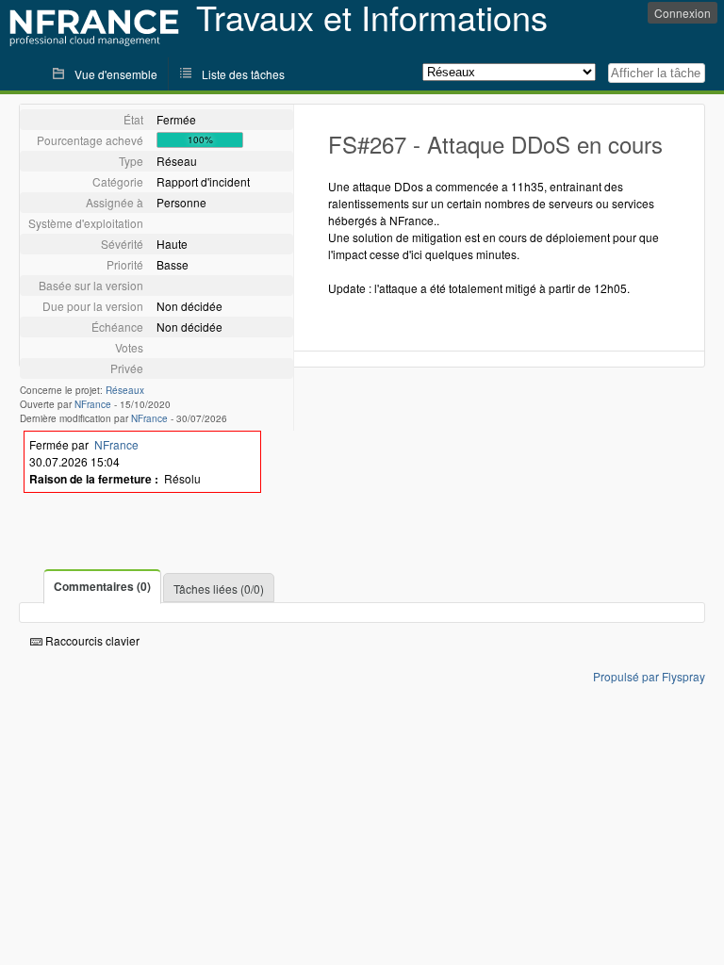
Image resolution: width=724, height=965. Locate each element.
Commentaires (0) (102, 586)
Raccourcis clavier (91, 640)
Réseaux (125, 390)
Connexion (682, 13)
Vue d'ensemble (115, 74)
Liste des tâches (243, 74)
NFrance (92, 404)
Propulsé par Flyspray (649, 676)
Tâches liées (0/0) (218, 589)
